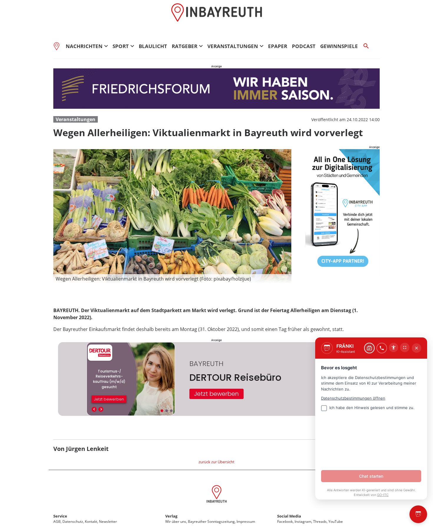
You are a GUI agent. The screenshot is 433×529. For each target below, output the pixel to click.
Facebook (285, 521)
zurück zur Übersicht (216, 461)
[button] (172, 279)
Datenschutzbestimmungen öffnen (353, 398)
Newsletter (108, 521)
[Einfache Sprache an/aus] (393, 347)
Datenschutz (72, 521)
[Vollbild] (404, 347)
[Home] (58, 46)
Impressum (246, 521)
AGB (57, 521)
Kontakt (91, 521)
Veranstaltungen (75, 119)
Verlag (171, 516)
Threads (320, 521)
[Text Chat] (369, 348)
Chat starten (371, 476)
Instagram (303, 521)
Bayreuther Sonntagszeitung (211, 521)
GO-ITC (383, 495)
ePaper (277, 46)
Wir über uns (175, 521)
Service (60, 516)
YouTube (335, 521)
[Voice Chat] (381, 348)
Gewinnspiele (339, 46)
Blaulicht (153, 46)
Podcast (303, 46)
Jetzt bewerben (216, 394)
